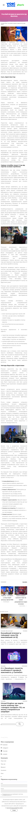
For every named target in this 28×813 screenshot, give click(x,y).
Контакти (3, 770)
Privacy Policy (4, 737)
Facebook (4, 744)
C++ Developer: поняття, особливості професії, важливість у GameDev (12, 670)
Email (2, 788)
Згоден (14, 810)
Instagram (5, 748)
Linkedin (5, 754)
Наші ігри (3, 760)
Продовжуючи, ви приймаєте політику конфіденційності (12, 795)
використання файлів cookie (15, 807)
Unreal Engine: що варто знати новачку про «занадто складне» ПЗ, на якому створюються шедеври (13, 708)
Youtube (5, 751)
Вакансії (3, 767)
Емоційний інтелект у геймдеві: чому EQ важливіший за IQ (11, 635)
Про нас (3, 764)
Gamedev (24, 582)
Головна (3, 23)
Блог (6, 23)
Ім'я (2, 783)
